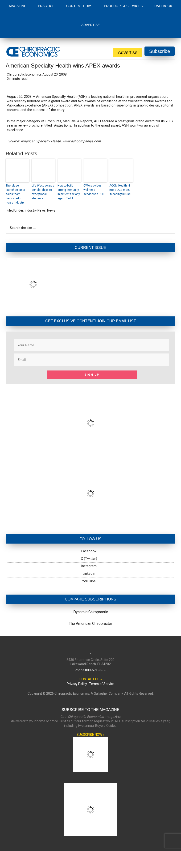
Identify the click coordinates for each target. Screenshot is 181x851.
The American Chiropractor (90, 623)
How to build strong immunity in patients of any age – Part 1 (69, 192)
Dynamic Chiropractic (90, 612)
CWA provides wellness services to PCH (93, 190)
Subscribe (159, 51)
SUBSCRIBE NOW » (90, 734)
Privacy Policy (77, 684)
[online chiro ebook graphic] (90, 451)
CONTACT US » (90, 679)
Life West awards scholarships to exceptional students (43, 192)
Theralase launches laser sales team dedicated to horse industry (15, 194)
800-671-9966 (95, 670)
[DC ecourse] (90, 521)
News (51, 210)
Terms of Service (102, 684)
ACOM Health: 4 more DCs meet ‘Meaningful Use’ (120, 190)
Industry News (35, 210)
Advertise (127, 52)
